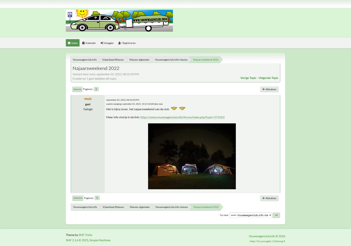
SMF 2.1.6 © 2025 (77, 240)
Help (252, 241)
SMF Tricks (85, 234)
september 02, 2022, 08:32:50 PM (122, 100)
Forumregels (264, 241)
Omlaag (77, 89)
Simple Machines (100, 240)
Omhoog (77, 198)
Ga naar (224, 215)
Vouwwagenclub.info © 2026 (267, 236)
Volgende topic (268, 77)
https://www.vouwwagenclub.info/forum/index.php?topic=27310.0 (182, 117)
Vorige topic (248, 77)
